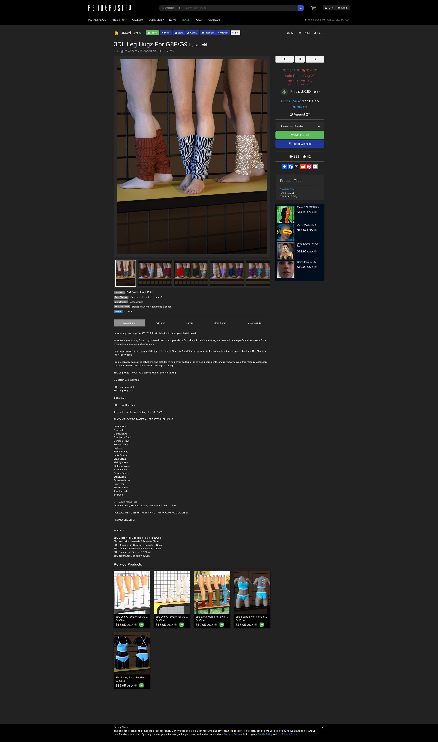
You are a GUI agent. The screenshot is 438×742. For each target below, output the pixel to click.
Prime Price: (291, 101)
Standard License (141, 306)
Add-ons (160, 323)
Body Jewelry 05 (306, 261)
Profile (167, 32)
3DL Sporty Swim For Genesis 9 (134, 677)
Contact (214, 19)
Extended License (161, 306)
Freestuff (209, 32)
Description (129, 323)
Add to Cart (301, 135)
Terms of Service (233, 734)
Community (156, 19)
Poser (199, 19)
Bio (237, 32)
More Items (220, 323)
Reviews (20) (254, 323)
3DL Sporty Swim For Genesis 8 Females (259, 616)
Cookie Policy (265, 734)
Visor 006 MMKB (306, 225)
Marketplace (97, 19)
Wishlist (224, 32)
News (172, 19)
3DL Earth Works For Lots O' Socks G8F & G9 (222, 616)
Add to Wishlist (301, 143)
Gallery (138, 19)
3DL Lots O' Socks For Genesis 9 (174, 616)
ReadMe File (287, 189)
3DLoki (201, 45)
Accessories (136, 301)
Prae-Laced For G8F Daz (308, 245)
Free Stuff (119, 19)
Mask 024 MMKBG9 (308, 207)
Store (180, 32)
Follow (153, 32)
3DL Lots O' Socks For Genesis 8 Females (140, 616)
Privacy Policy (289, 734)
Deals (186, 19)
